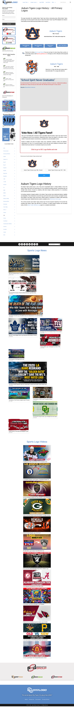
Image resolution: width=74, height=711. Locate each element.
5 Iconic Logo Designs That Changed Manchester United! (34, 657)
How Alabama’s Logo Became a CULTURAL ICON (33, 586)
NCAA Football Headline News (9, 55)
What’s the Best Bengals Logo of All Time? (31, 533)
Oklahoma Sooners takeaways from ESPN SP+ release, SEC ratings (8, 73)
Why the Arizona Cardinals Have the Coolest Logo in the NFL (35, 622)
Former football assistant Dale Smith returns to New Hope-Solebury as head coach (8, 61)
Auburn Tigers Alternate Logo (34, 205)
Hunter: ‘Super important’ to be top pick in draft (8, 79)
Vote (44, 175)
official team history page (55, 199)
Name (3, 15)
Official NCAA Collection (30, 87)
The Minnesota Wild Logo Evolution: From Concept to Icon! (35, 461)
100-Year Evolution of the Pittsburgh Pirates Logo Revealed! (35, 639)
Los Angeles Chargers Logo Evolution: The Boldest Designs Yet (36, 479)
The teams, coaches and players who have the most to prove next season (8, 67)
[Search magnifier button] (70, 2)
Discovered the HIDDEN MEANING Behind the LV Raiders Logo (35, 568)
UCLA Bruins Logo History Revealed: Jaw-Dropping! (33, 604)
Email (3, 19)
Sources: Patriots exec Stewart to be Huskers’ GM (9, 85)
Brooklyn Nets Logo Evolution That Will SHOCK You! (33, 550)
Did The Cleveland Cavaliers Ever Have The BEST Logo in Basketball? (37, 497)
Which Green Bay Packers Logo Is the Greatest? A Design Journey (36, 515)
